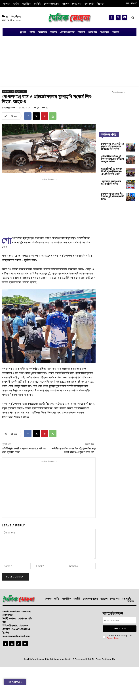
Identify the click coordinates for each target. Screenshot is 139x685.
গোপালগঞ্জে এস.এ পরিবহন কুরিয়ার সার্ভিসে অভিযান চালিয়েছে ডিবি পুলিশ (112, 146)
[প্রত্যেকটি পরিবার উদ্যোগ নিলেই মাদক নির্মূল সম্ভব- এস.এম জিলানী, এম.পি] (130, 172)
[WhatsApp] (52, 116)
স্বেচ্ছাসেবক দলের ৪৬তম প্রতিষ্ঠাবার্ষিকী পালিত (111, 182)
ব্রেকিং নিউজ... (21, 92)
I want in (118, 628)
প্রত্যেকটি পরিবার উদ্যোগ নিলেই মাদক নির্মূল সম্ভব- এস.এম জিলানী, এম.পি (111, 171)
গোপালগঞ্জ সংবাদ (8, 92)
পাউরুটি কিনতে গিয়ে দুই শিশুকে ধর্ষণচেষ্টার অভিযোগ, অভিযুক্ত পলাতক (112, 159)
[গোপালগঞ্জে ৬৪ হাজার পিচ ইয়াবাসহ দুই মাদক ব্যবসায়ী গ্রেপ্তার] (130, 197)
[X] (118, 17)
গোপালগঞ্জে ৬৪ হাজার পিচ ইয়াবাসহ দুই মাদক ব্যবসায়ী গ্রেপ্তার (112, 196)
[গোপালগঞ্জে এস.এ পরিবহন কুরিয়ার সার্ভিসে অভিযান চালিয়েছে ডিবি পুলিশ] (130, 147)
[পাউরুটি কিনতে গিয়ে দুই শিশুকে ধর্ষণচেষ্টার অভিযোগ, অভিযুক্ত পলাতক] (130, 159)
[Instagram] (12, 643)
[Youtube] (124, 17)
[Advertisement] (69, 61)
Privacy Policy (113, 637)
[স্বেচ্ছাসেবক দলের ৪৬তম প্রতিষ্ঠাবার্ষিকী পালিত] (130, 184)
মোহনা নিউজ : (10, 107)
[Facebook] (111, 17)
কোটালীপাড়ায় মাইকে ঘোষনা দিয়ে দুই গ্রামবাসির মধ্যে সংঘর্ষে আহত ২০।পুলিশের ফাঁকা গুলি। (74, 450)
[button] (132, 17)
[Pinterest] (44, 116)
